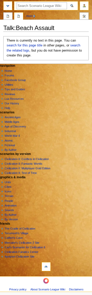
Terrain (9, 196)
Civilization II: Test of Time (21, 172)
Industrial (10, 131)
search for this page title (24, 45)
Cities (8, 186)
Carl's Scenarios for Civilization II (25, 247)
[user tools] (84, 5)
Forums (9, 75)
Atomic (9, 140)
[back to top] (46, 266)
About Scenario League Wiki (47, 289)
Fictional (10, 145)
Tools (84, 17)
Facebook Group (15, 80)
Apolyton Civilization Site (19, 256)
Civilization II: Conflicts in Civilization (27, 159)
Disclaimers (76, 289)
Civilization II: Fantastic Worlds (23, 163)
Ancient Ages (13, 117)
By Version (11, 219)
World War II (12, 135)
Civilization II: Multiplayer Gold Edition (27, 168)
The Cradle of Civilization (20, 228)
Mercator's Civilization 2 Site (22, 242)
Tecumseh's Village (16, 233)
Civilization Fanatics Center (21, 251)
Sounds (9, 210)
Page (8, 17)
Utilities (9, 84)
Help (7, 108)
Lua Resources (14, 98)
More (29, 15)
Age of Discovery (15, 126)
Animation (11, 205)
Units (8, 182)
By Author (11, 149)
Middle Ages (12, 121)
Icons (8, 191)
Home (8, 70)
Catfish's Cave (14, 237)
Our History (12, 103)
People (9, 200)
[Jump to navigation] (7, 5)
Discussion (18, 17)
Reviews (10, 94)
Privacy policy (18, 289)
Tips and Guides (15, 89)
